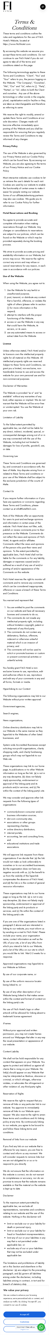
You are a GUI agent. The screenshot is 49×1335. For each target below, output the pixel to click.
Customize (24, 1321)
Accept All (24, 1314)
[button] (43, 6)
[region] (24, 1310)
